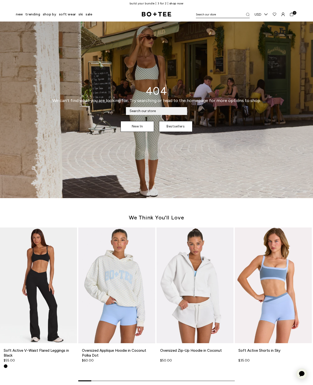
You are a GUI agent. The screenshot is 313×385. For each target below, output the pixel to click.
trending (32, 14)
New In (137, 126)
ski (80, 14)
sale (89, 14)
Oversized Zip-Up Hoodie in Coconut (191, 350)
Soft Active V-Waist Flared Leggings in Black (36, 353)
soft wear (67, 14)
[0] (291, 14)
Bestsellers (176, 126)
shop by (49, 14)
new (19, 14)
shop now (176, 3)
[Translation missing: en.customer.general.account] (283, 14)
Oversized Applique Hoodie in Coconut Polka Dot (114, 353)
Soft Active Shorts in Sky (259, 350)
